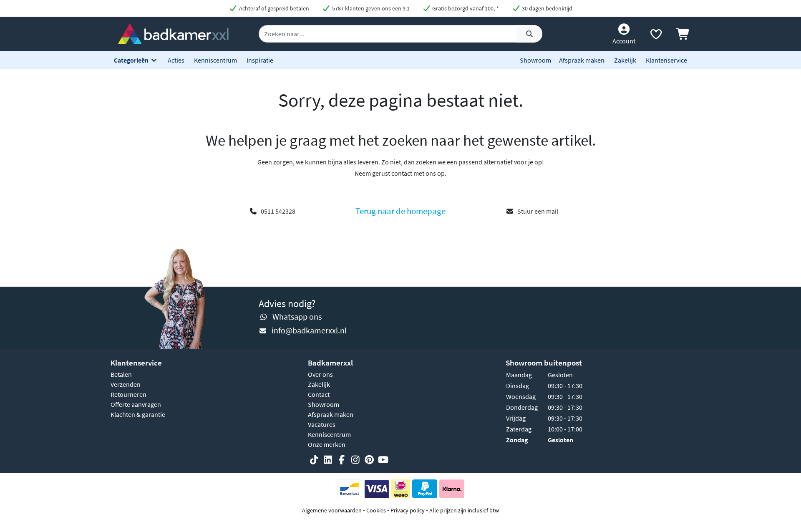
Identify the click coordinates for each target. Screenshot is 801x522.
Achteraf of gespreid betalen (273, 8)
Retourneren (128, 394)
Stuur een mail (537, 211)
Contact (319, 394)
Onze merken (326, 444)
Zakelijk (625, 60)
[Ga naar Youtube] (383, 460)
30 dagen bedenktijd (546, 8)
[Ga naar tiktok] (314, 460)
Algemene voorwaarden (332, 510)
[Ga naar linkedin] (328, 460)
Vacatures (321, 424)
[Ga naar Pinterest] (369, 460)
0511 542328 (278, 211)
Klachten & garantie (138, 414)
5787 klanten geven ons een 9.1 (370, 8)
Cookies (376, 510)
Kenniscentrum (215, 60)
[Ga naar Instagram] (355, 460)
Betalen (121, 374)
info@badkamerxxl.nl (309, 330)
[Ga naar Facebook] (341, 460)
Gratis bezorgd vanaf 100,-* (465, 8)
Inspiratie (260, 60)
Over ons (320, 374)
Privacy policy (407, 510)
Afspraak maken (582, 60)
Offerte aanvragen (136, 404)
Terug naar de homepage (400, 211)
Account (623, 41)
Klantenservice (666, 60)
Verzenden (126, 384)
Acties (176, 60)
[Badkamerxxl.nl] (173, 33)
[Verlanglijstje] (656, 36)
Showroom (535, 60)
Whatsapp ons (297, 316)
